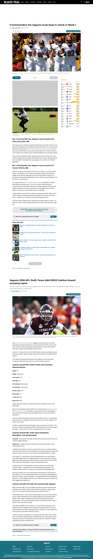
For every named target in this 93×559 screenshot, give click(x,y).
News (22, 2)
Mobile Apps (76, 546)
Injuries (50, 2)
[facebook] (81, 1)
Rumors (27, 2)
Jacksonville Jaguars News (23, 268)
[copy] (21, 31)
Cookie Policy (77, 549)
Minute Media (11, 555)
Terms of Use (62, 549)
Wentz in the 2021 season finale (32, 182)
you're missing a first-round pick (24, 343)
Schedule (32, 2)
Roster (44, 2)
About (14, 546)
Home (13, 268)
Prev (16, 77)
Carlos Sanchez (15, 28)
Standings (39, 2)
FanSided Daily (16, 549)
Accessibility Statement (33, 551)
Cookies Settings (63, 551)
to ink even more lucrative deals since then (39, 149)
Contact (48, 546)
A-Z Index (48, 551)
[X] (84, 1)
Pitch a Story (30, 549)
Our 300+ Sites (62, 546)
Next (53, 77)
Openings (29, 546)
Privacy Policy (49, 549)
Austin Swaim (15, 291)
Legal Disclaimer (17, 551)
